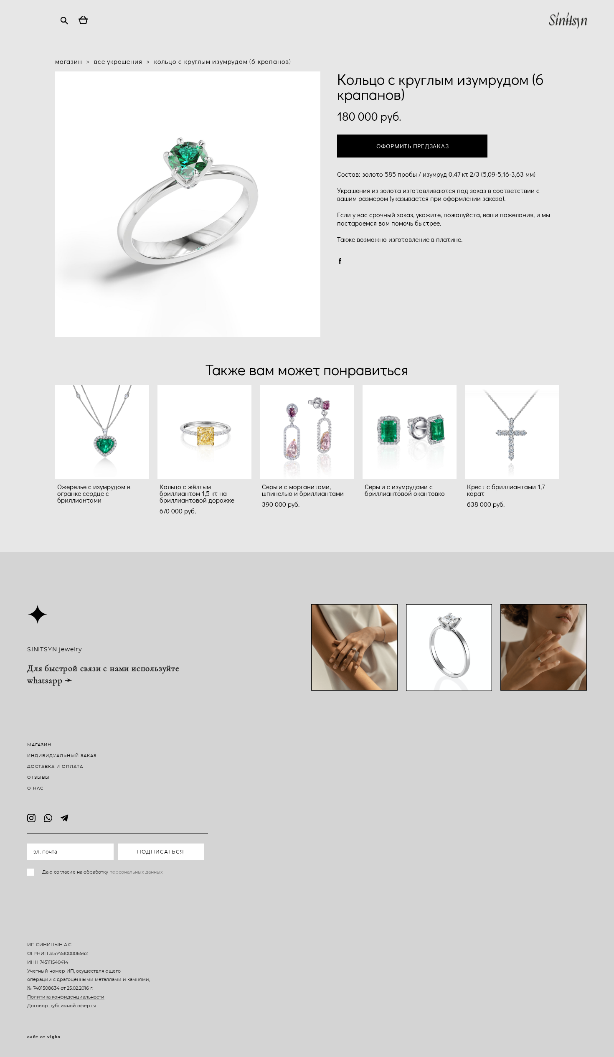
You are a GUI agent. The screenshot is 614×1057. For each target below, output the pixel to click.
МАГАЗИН (39, 745)
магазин (68, 61)
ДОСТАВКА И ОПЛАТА (55, 767)
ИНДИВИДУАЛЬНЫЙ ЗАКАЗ (61, 756)
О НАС (35, 788)
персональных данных (136, 872)
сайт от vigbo (44, 1037)
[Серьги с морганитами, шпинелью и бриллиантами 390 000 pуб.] (307, 432)
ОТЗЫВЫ (38, 777)
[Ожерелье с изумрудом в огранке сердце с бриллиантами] (102, 432)
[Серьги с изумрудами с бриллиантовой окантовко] (410, 432)
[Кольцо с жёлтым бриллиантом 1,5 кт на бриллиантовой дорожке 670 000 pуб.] (204, 432)
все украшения (118, 61)
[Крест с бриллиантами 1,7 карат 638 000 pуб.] (512, 432)
